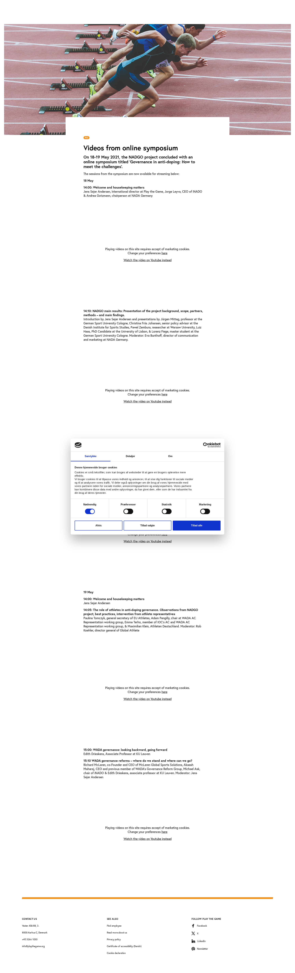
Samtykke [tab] (90, 456)
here (164, 253)
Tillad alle (196, 525)
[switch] (128, 511)
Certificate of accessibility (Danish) (124, 946)
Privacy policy (114, 939)
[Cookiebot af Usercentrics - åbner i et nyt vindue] (206, 445)
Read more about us (117, 932)
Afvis (98, 525)
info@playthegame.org (33, 946)
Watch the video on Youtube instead (148, 260)
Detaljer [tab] (130, 456)
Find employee (114, 925)
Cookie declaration (116, 953)
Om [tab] (170, 456)
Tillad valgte (147, 525)
